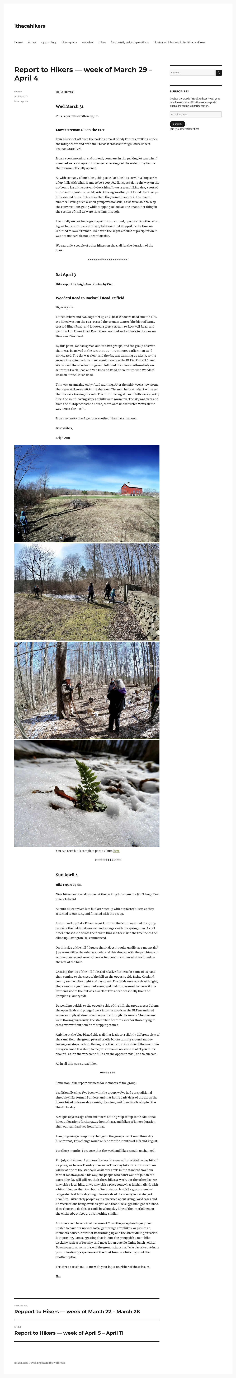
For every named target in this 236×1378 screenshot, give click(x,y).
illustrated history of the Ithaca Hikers (179, 42)
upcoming (48, 42)
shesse (18, 91)
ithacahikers (29, 26)
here (116, 851)
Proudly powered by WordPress (48, 1362)
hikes (102, 42)
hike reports (69, 42)
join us (31, 42)
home (18, 42)
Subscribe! (177, 124)
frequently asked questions (130, 42)
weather (88, 42)
